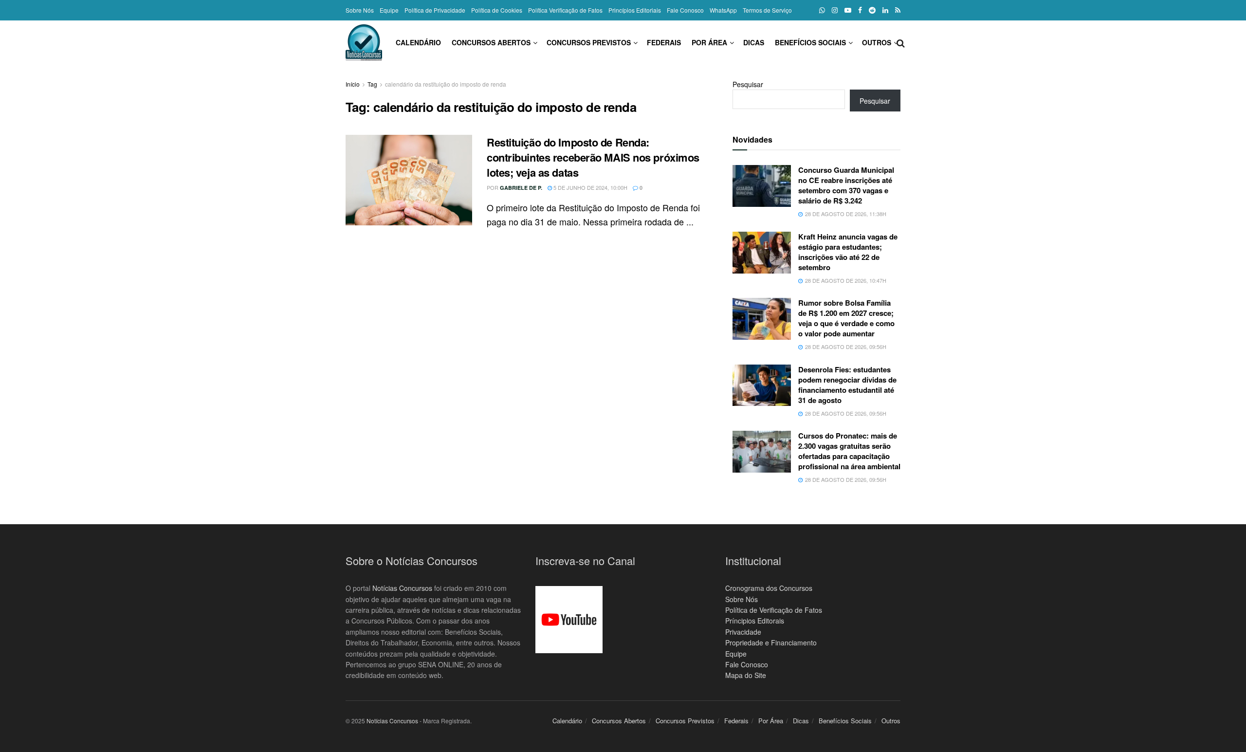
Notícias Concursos (402, 588)
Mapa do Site (745, 675)
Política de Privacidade (434, 10)
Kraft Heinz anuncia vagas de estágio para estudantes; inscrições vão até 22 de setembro (848, 252)
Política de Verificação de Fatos (773, 610)
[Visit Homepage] (364, 42)
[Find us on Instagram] (835, 10)
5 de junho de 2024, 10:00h (589, 187)
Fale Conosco (685, 10)
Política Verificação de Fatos (565, 10)
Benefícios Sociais (810, 42)
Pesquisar (748, 84)
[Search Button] (901, 42)
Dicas (753, 42)
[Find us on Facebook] (860, 10)
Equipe (389, 10)
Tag (372, 84)
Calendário (418, 42)
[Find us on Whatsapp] (822, 10)
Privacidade (743, 632)
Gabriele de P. (521, 187)
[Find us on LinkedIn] (885, 10)
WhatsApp (723, 10)
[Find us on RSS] (897, 10)
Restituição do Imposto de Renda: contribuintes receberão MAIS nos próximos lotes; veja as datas (593, 157)
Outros (876, 42)
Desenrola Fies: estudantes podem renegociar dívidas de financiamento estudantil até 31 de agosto (847, 384)
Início (353, 84)
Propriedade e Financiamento (771, 642)
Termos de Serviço (767, 10)
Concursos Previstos (589, 42)
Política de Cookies (496, 10)
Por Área (709, 42)
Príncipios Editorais (754, 620)
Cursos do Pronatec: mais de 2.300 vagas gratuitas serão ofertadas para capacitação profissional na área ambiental (849, 451)
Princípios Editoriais (634, 10)
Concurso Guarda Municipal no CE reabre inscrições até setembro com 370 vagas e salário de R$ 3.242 (846, 185)
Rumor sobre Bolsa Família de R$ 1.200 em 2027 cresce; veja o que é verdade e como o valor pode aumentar (846, 318)
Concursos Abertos (491, 42)
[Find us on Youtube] (847, 10)
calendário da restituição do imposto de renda (445, 84)
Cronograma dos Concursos (768, 588)
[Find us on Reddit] (872, 10)
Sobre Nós (360, 10)
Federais (664, 42)
